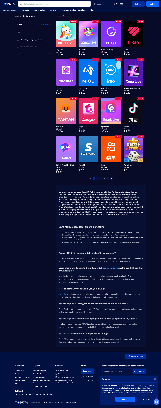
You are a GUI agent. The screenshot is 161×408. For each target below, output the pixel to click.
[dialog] (129, 390)
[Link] (16, 394)
